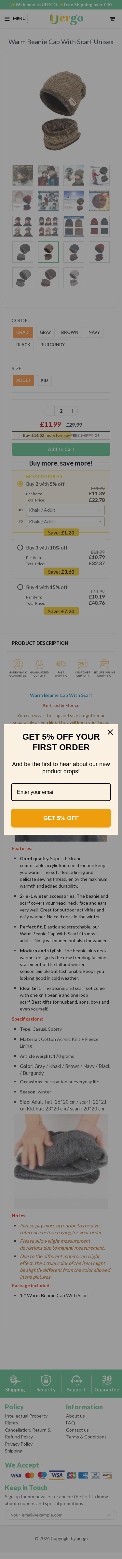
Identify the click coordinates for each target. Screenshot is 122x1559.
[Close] (110, 732)
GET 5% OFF (61, 818)
